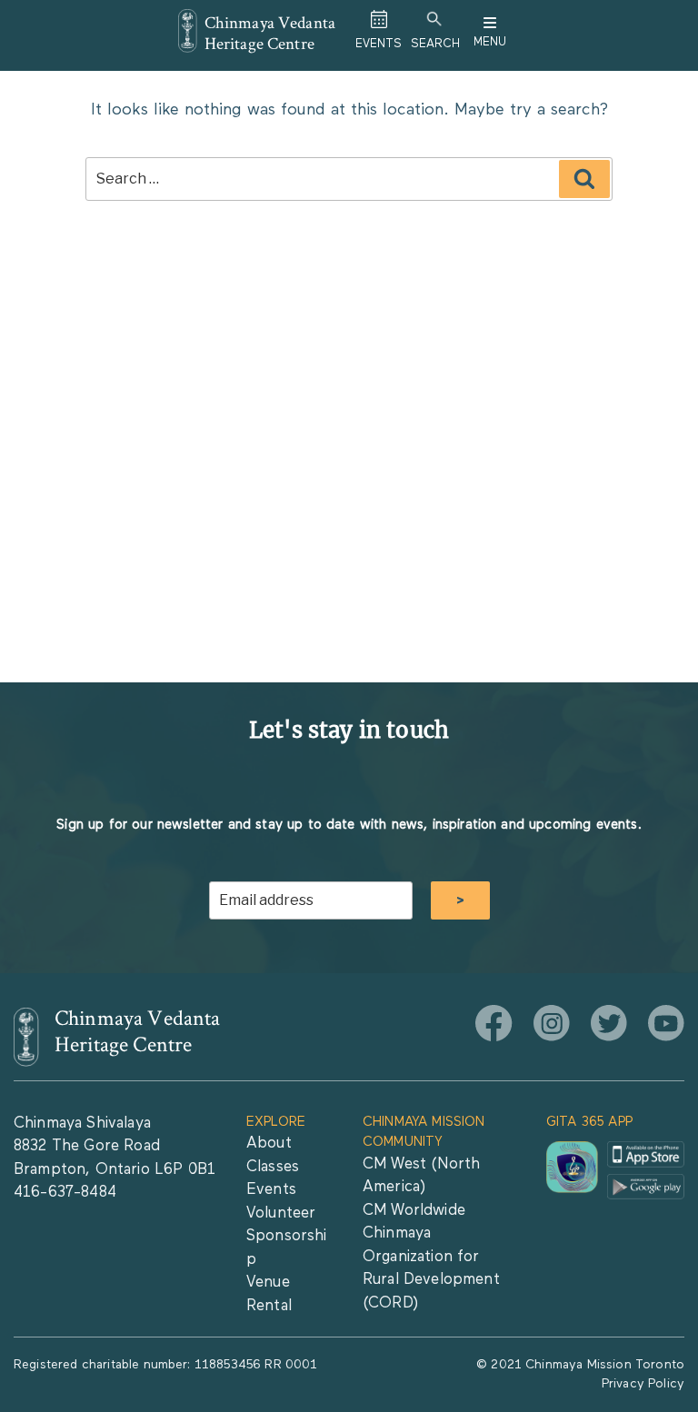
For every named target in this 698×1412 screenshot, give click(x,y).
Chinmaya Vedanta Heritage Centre (270, 33)
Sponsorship (286, 1248)
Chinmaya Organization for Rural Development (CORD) (431, 1268)
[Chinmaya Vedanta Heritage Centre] (187, 22)
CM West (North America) (421, 1176)
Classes (272, 1167)
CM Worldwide (414, 1210)
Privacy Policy (643, 1383)
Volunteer (280, 1213)
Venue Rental (269, 1294)
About (269, 1143)
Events (271, 1190)
